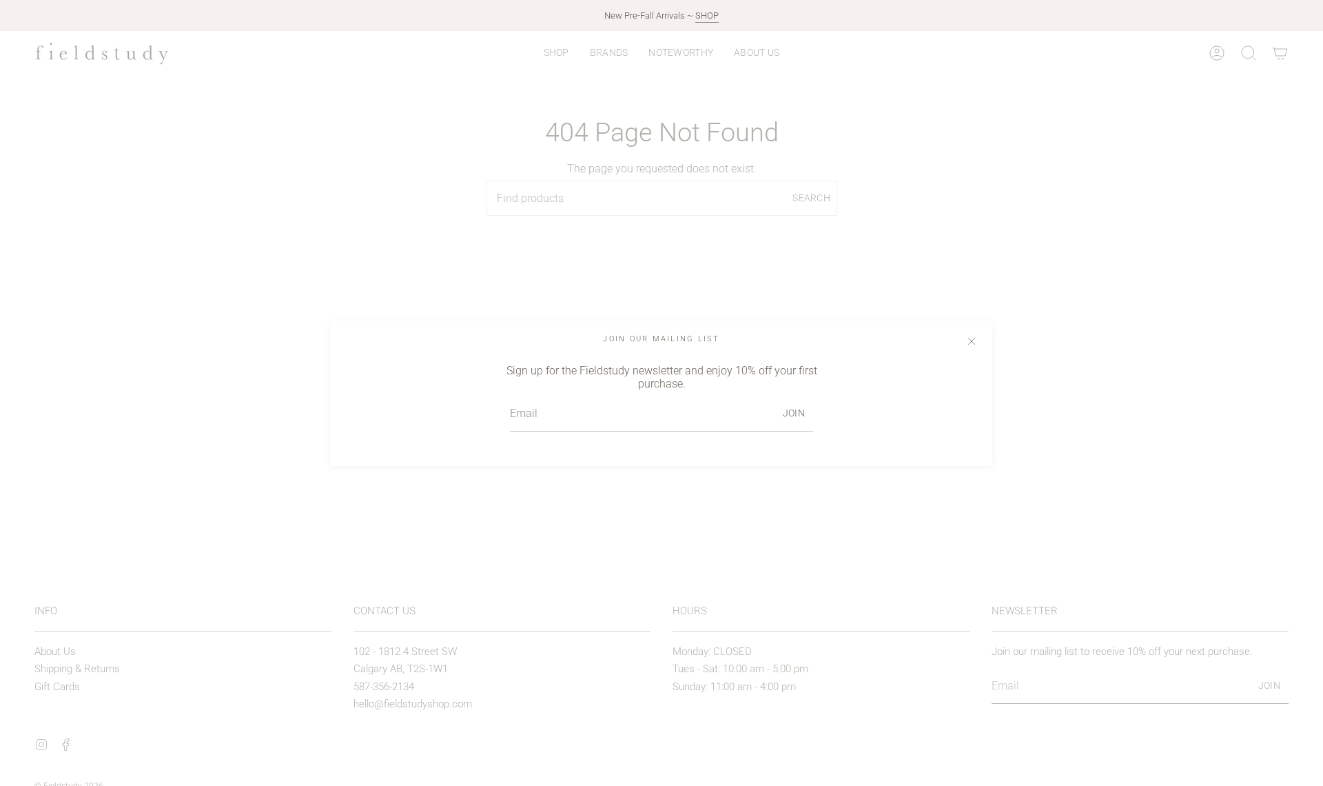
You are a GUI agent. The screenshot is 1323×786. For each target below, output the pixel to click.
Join (794, 413)
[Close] (971, 341)
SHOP (707, 15)
